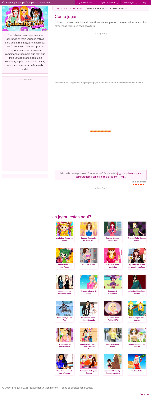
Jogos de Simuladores (73, 8)
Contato (144, 394)
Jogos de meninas (85, 2)
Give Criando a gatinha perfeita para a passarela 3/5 (138, 184)
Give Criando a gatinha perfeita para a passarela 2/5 (136, 184)
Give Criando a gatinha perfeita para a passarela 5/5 (143, 184)
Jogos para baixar (107, 2)
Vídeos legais (128, 2)
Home (57, 8)
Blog (144, 2)
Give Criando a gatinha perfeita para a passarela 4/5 (141, 184)
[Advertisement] (25, 125)
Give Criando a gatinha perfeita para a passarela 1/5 (133, 184)
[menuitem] (57, 8)
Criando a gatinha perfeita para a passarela (26, 2)
